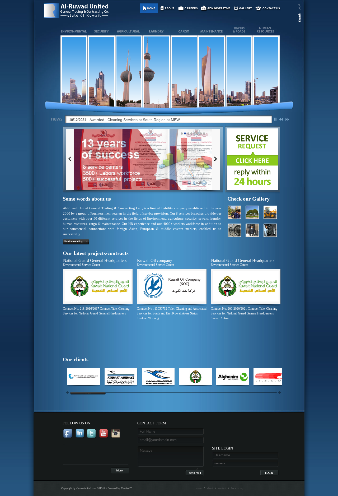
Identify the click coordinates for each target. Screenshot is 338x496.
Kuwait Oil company (154, 260)
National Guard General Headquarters (94, 260)
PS (275, 119)
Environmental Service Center (81, 265)
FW (287, 119)
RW (281, 119)
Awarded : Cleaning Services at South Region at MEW (135, 120)
